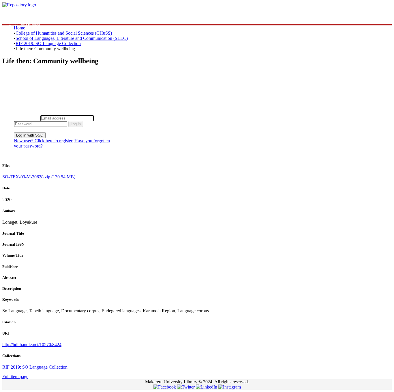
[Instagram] (229, 386)
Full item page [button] (15, 376)
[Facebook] (165, 386)
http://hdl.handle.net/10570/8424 (31, 344)
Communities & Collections (39, 19)
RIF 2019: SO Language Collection (48, 43)
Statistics (22, 14)
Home (19, 27)
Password (103, 117)
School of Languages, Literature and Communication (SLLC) (72, 38)
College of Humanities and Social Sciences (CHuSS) (64, 33)
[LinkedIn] (207, 386)
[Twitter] (186, 386)
